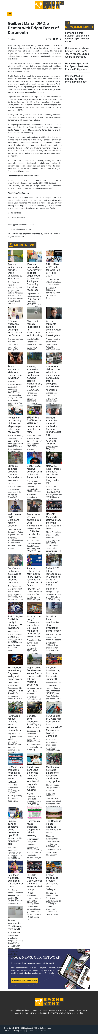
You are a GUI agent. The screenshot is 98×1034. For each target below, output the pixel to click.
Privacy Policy (19, 1030)
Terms (7, 1030)
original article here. (16, 236)
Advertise (32, 1030)
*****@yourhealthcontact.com (21, 224)
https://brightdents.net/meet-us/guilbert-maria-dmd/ (30, 188)
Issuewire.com (48, 45)
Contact (43, 1030)
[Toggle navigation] (9, 14)
